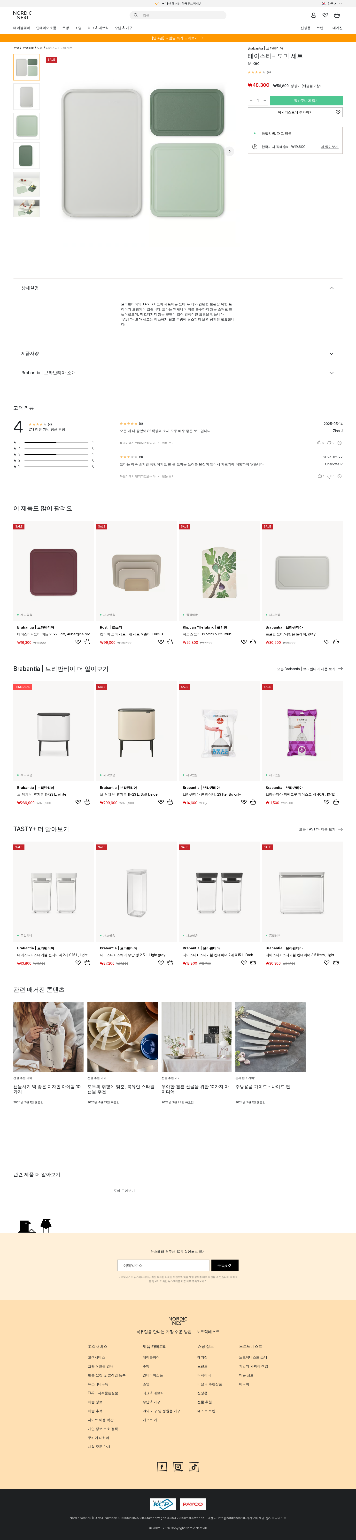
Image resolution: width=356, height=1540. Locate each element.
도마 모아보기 (124, 1190)
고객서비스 (96, 1357)
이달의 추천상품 (209, 1384)
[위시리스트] (325, 15)
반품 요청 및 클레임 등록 (107, 1375)
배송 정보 (95, 1402)
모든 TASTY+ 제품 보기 (317, 829)
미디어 (244, 1384)
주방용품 (28, 48)
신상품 (306, 28)
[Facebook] (162, 1466)
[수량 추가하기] (265, 100)
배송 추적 (95, 1411)
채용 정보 (246, 1375)
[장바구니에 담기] (87, 642)
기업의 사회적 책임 (253, 1366)
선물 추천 (204, 1402)
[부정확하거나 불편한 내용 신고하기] (339, 443)
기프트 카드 (152, 1420)
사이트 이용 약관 (101, 1420)
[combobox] (332, 3)
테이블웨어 (21, 28)
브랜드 (322, 28)
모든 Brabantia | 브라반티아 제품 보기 (306, 669)
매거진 (338, 28)
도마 (40, 48)
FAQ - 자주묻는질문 (103, 1393)
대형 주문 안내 (99, 1447)
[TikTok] (194, 1466)
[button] (259, 72)
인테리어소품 (46, 28)
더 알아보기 (330, 147)
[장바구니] (337, 15)
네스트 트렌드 (208, 1411)
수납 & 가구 (123, 28)
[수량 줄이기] (251, 100)
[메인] (22, 15)
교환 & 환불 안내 (100, 1366)
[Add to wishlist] (78, 642)
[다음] (229, 151)
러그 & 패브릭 (98, 28)
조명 (78, 28)
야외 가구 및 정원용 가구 (161, 1411)
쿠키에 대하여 (98, 1438)
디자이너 (204, 1375)
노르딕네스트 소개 (253, 1357)
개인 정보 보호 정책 (103, 1429)
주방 (65, 28)
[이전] (56, 151)
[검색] (136, 15)
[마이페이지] (313, 15)
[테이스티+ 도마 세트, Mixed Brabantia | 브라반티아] (143, 150)
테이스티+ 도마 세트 (59, 48)
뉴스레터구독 (98, 1384)
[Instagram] (178, 1466)
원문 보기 (168, 443)
